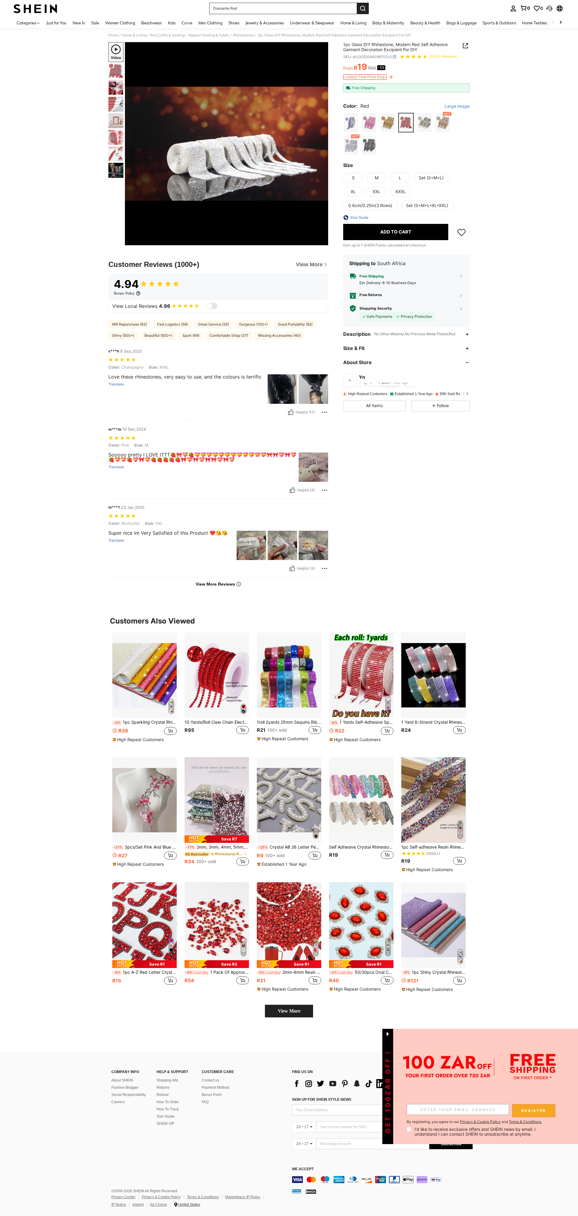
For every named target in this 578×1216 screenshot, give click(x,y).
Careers (118, 1102)
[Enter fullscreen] (321, 240)
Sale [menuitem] (95, 22)
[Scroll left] (553, 23)
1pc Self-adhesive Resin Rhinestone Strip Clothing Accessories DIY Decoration (433, 847)
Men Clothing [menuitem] (210, 22)
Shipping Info (167, 1080)
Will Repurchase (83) (129, 324)
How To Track (168, 1109)
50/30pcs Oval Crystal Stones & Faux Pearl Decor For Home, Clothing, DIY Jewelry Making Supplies (361, 972)
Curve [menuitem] (187, 22)
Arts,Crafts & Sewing (167, 35)
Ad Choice (158, 1204)
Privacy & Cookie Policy (161, 1197)
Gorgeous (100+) (253, 324)
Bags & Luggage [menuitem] (461, 22)
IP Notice (118, 1204)
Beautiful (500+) (158, 335)
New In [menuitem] (79, 22)
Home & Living (134, 35)
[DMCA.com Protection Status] (311, 1191)
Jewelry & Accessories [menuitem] (264, 22)
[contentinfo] (382, 1179)
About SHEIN (122, 1080)
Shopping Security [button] (375, 308)
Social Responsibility (128, 1095)
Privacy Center (123, 1197)
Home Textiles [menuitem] (534, 22)
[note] (139, 740)
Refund (163, 1095)
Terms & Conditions (203, 1197)
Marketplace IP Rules (242, 1197)
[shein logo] (35, 8)
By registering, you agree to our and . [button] (474, 1122)
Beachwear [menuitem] (151, 22)
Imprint (138, 1204)
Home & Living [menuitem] (353, 22)
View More (289, 1010)
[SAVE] (461, 232)
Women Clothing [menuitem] (120, 22)
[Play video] (226, 144)
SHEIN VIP (165, 1124)
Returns (163, 1087)
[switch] (212, 306)
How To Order (168, 1102)
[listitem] (144, 690)
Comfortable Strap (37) (229, 335)
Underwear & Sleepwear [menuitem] (312, 22)
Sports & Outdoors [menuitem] (499, 22)
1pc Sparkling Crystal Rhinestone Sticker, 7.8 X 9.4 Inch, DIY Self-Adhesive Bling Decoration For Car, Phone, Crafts (145, 722)
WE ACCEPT (303, 1169)
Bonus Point (212, 1095)
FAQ (205, 1102)
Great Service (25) (213, 324)
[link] (525, 8)
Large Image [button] (457, 106)
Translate (116, 384)
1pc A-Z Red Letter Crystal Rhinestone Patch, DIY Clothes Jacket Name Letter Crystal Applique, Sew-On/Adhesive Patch (145, 972)
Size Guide (166, 1116)
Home (113, 35)
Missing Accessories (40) (279, 335)
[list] (340, 1083)
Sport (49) (190, 335)
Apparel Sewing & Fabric (208, 35)
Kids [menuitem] (172, 22)
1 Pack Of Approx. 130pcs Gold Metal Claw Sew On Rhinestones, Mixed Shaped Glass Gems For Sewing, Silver (217, 972)
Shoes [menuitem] (233, 22)
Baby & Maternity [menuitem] (388, 22)
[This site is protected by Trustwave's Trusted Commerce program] (296, 1191)
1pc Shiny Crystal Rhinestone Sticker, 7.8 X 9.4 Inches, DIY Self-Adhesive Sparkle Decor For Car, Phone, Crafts (434, 972)
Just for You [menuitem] (56, 22)
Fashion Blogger (124, 1087)
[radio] (351, 122)
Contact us (210, 1080)
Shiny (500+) (123, 335)
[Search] (363, 8)
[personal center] (513, 8)
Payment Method (215, 1087)
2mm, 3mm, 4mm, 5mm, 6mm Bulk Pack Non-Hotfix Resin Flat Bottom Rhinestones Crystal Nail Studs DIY (217, 847)
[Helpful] (290, 412)
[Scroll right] (560, 23)
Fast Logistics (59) (172, 324)
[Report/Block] (324, 412)
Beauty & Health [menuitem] (425, 22)
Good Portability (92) (295, 324)
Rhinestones (243, 35)
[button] (549, 8)
